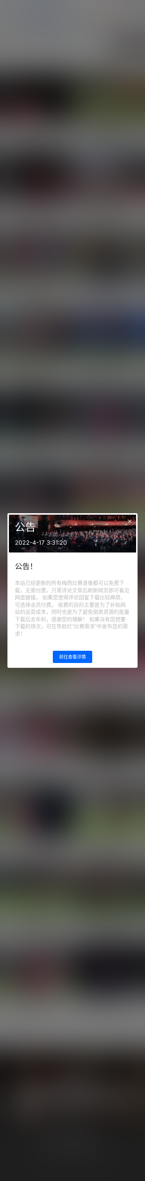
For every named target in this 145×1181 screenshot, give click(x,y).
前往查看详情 (72, 657)
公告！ (26, 566)
